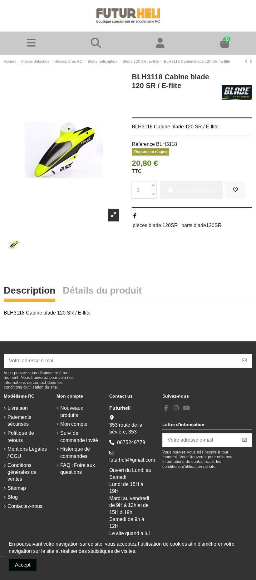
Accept (22, 565)
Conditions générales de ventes (22, 472)
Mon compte (73, 424)
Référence (143, 144)
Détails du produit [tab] (102, 291)
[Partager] (134, 216)
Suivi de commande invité (79, 436)
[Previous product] (247, 61)
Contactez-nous (24, 506)
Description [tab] (29, 291)
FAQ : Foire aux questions (77, 469)
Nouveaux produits (71, 411)
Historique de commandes (75, 452)
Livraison (17, 408)
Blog (12, 497)
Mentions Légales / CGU (27, 452)
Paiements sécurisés (19, 420)
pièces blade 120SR (155, 225)
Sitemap (16, 488)
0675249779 (131, 442)
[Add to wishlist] (235, 190)
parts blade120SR (201, 225)
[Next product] (250, 61)
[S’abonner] (244, 361)
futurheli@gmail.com (132, 460)
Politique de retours (20, 436)
